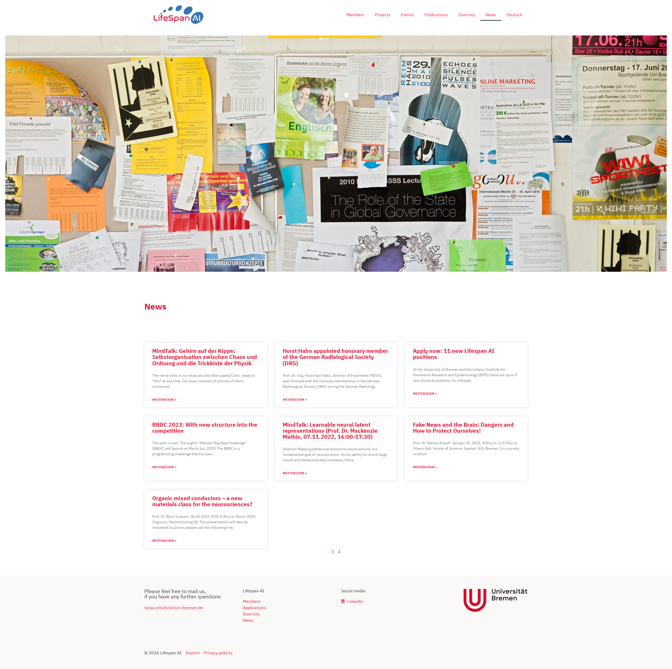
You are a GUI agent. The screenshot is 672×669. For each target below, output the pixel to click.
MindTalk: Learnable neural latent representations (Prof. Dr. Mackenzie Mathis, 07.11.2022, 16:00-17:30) (330, 430)
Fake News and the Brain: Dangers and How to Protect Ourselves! (463, 427)
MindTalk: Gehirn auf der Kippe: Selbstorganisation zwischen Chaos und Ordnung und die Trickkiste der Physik (204, 357)
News (491, 14)
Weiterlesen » (164, 399)
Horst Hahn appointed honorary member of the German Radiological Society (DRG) (335, 357)
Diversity (466, 14)
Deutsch (514, 14)
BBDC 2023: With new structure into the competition (204, 427)
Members (355, 14)
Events (407, 14)
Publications (436, 14)
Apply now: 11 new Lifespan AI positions (453, 353)
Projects (383, 14)
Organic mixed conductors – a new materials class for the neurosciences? (202, 501)
